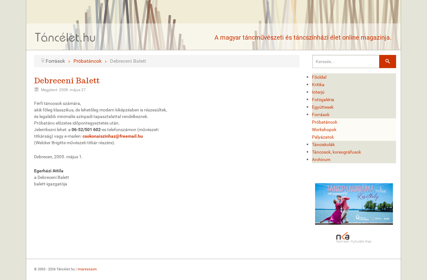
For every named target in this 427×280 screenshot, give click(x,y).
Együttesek (323, 107)
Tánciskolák (323, 144)
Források (320, 114)
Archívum (321, 159)
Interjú (318, 92)
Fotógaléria (323, 99)
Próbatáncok (324, 122)
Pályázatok (323, 137)
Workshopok (324, 129)
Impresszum (87, 269)
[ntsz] (354, 204)
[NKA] (354, 238)
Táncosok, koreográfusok (336, 152)
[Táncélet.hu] (65, 37)
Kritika (318, 84)
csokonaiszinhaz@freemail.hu (113, 136)
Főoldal (319, 77)
